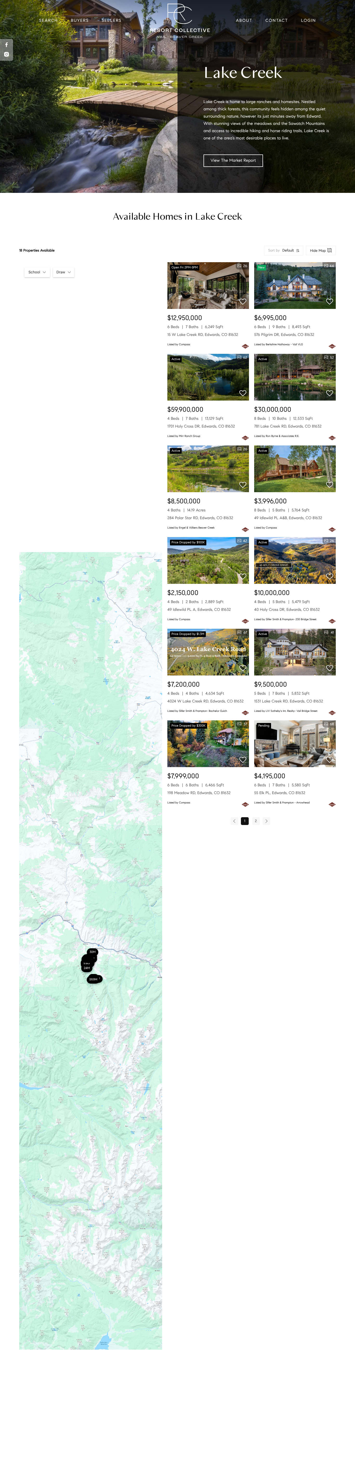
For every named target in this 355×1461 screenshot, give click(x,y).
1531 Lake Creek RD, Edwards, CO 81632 (288, 701)
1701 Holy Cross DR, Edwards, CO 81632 (201, 426)
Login (308, 20)
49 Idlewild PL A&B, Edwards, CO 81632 (288, 518)
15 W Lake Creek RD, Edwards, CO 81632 (202, 335)
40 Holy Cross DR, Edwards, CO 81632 (287, 609)
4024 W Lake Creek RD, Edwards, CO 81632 (205, 701)
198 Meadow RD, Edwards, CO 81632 (199, 793)
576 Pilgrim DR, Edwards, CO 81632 (284, 335)
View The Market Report (233, 160)
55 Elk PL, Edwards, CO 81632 (279, 793)
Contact (276, 20)
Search (48, 20)
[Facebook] (6, 45)
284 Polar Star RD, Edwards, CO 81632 (200, 518)
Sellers (111, 20)
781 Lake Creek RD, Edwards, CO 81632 (287, 426)
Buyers (80, 20)
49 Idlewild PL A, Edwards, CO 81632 (199, 609)
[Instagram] (6, 54)
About (244, 20)
